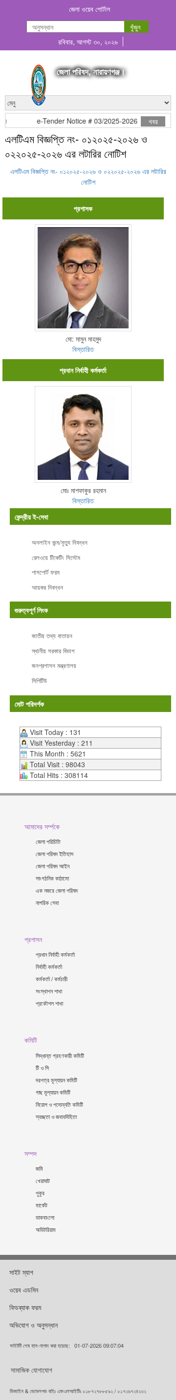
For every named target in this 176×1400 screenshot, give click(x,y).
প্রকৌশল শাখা (49, 1003)
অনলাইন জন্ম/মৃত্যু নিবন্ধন (60, 542)
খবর (153, 121)
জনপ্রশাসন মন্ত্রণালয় (54, 665)
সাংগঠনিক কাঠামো (52, 878)
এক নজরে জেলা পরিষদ (57, 890)
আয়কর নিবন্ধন (47, 587)
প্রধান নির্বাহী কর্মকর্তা (55, 954)
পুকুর (40, 1192)
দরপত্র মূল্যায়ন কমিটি (56, 1080)
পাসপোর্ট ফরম (46, 572)
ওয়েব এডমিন (23, 1289)
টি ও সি (42, 1067)
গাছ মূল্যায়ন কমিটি (53, 1092)
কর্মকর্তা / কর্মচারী (51, 978)
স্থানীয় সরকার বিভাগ (53, 650)
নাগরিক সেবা (47, 902)
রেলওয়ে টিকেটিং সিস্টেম (56, 557)
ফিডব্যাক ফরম (25, 1307)
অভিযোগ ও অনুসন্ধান (33, 1325)
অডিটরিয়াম (46, 1229)
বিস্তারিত (83, 349)
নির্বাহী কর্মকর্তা (49, 966)
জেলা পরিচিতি (48, 841)
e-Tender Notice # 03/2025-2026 (82, 121)
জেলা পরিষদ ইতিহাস (54, 853)
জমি (39, 1168)
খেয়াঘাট (43, 1180)
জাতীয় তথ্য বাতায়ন (52, 635)
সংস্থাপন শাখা (49, 991)
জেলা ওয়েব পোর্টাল (89, 9)
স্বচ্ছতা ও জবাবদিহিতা (56, 1116)
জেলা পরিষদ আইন (52, 866)
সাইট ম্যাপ (21, 1272)
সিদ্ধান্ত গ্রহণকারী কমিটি (60, 1055)
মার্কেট (41, 1205)
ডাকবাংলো (45, 1217)
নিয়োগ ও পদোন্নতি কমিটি (59, 1104)
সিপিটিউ (39, 680)
